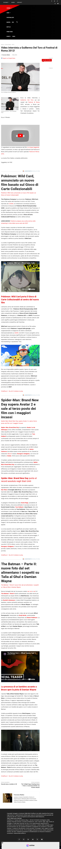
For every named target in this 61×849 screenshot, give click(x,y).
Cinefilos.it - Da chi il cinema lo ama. (12, 454)
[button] (17, 22)
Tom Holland (19, 570)
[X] (55, 4)
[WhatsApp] (30, 58)
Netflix (17, 395)
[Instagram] (54, 1)
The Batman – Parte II (7, 656)
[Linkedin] (34, 58)
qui (28, 654)
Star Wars (4, 552)
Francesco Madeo (6, 54)
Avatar (9, 518)
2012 (13, 44)
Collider (11, 224)
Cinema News (8, 44)
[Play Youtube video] (20, 135)
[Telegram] (37, 58)
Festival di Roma (34, 102)
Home (2, 44)
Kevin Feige (24, 565)
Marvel (10, 516)
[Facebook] (52, 1)
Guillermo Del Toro (26, 100)
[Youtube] (58, 4)
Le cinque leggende (33, 147)
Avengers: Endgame (7, 609)
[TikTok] (57, 1)
